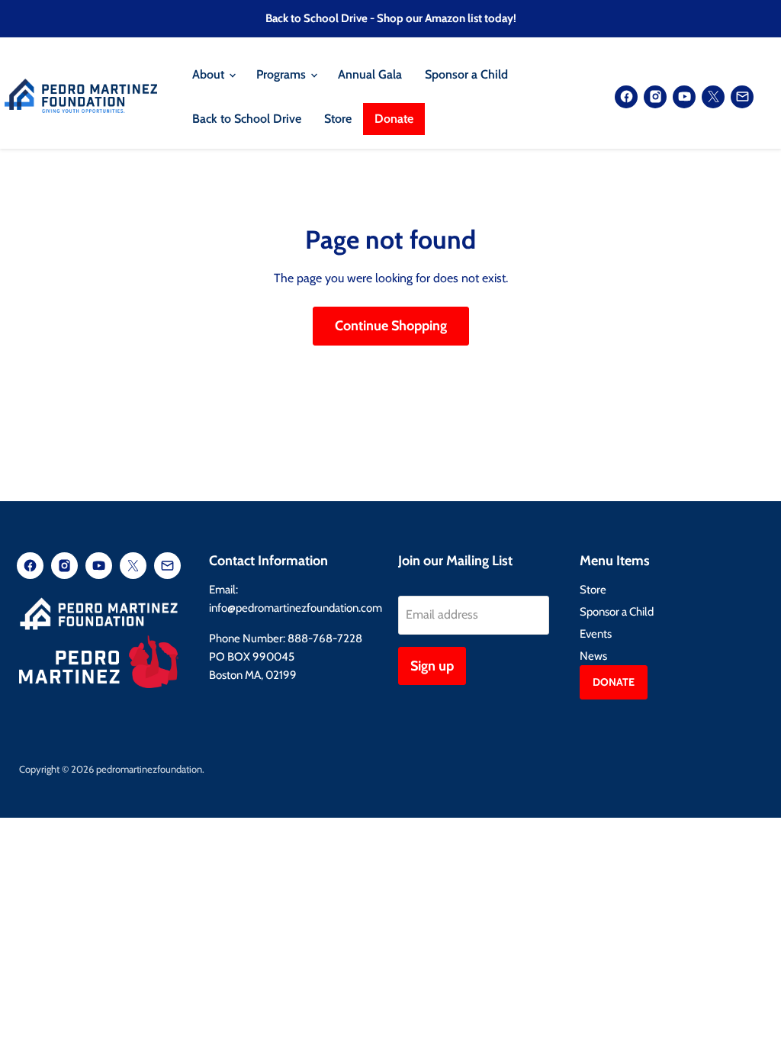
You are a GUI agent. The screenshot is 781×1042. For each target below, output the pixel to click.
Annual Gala (370, 74)
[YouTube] (684, 96)
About (209, 74)
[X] (713, 96)
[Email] (742, 96)
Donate (393, 118)
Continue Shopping (391, 325)
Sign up (432, 666)
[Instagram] (655, 96)
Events (596, 634)
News (593, 656)
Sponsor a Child (466, 74)
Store (338, 118)
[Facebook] (626, 96)
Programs (282, 74)
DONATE (614, 682)
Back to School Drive (246, 118)
